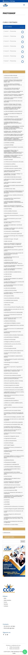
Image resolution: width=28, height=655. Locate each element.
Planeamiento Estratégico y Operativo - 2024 (14, 416)
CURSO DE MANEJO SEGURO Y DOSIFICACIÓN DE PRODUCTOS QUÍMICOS (14, 282)
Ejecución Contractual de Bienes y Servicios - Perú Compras (14, 395)
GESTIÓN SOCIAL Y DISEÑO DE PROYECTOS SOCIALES (13, 195)
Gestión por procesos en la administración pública (13, 329)
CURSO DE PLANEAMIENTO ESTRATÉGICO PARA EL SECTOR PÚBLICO (13, 269)
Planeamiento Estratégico (10, 462)
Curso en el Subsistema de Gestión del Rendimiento (13, 315)
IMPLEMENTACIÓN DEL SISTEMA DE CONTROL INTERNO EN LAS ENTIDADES (14, 392)
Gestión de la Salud (9, 302)
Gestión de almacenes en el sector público (14, 389)
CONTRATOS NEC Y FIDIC (10, 188)
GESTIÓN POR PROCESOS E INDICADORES (14, 312)
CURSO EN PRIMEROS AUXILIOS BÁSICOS (13, 111)
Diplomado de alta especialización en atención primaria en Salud (12, 430)
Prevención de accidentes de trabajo (13, 375)
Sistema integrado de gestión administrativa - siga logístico (14, 359)
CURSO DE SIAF (8, 276)
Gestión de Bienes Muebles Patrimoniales (14, 335)
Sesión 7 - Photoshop (10, 61)
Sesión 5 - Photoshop (10, 51)
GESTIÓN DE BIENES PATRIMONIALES (12, 466)
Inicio (5, 598)
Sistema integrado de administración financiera (12, 514)
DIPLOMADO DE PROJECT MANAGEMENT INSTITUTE (13, 180)
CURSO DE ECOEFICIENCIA (10, 288)
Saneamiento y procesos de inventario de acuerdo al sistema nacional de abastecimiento (13, 253)
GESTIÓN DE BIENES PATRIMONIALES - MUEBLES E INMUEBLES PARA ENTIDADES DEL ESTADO (13, 202)
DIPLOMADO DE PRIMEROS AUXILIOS (12, 323)
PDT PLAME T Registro (9, 445)
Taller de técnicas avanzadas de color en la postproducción (14, 310)
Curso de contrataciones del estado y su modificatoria (13, 493)
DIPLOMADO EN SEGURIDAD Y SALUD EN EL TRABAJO (13, 147)
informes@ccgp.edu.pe (9, 628)
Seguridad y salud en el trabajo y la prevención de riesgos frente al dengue (12, 427)
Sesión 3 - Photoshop (10, 41)
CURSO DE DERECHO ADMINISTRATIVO (13, 272)
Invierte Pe (7, 499)
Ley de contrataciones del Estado (12, 298)
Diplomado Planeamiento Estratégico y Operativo (13, 433)
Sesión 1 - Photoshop (10, 31)
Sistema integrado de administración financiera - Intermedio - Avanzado (12, 482)
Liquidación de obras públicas (11, 166)
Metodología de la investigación (12, 362)
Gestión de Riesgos (9, 442)
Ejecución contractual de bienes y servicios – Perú (13, 216)
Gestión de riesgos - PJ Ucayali (11, 239)
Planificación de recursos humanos (12, 484)
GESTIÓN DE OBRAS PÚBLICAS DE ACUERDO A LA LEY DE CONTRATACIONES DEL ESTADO (14, 135)
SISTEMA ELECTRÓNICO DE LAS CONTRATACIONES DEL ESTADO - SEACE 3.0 (13, 263)
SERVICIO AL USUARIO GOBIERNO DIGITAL (14, 402)
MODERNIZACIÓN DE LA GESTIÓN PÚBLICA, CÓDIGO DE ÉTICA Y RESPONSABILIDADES (13, 119)
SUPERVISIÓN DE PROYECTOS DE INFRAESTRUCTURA (11, 257)
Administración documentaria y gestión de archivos (13, 250)
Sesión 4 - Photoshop (10, 46)
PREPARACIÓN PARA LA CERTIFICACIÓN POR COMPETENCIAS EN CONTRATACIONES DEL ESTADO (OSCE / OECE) (13, 496)
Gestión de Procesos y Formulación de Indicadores (13, 448)
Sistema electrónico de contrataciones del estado (13, 511)
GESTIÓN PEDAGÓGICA (10, 398)
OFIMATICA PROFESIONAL (10, 321)
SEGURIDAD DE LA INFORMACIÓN (12, 464)
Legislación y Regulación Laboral (12, 436)
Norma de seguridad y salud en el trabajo (14, 380)
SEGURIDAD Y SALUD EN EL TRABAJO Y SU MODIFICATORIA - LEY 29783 (13, 174)
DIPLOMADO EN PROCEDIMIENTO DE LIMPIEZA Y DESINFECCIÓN (12, 171)
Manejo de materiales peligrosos (12, 383)
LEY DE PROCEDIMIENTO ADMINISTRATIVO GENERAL (13, 356)
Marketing (7, 364)
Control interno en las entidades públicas (14, 387)
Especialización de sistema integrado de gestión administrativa (13, 247)
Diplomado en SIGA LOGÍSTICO (11, 77)
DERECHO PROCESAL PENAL (11, 290)
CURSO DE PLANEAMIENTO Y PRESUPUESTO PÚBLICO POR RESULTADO (14, 266)
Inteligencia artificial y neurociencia (12, 341)
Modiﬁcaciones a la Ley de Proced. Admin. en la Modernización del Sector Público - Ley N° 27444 (13, 518)
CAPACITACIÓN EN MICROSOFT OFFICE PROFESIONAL (12, 332)
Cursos (5, 602)
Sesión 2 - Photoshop (10, 36)
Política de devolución (14, 648)
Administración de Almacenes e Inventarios (14, 506)
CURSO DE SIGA (8, 274)
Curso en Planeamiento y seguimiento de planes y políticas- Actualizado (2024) (13, 92)
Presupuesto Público (9, 295)
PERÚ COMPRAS (8, 405)
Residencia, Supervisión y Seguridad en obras (13, 367)
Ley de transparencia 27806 (11, 490)
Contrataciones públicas (10, 164)
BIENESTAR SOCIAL (9, 260)
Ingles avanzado (8, 241)
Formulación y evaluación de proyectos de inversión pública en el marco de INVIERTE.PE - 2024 (14, 413)
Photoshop (7, 453)
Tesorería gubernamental (10, 348)
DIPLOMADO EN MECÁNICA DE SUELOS (13, 177)
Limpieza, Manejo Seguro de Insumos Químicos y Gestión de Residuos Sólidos (12, 104)
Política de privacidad (14, 647)
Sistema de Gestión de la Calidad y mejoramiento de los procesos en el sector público (13, 473)
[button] (25, 652)
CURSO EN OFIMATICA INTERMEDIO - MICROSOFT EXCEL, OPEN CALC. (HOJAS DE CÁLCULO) (13, 85)
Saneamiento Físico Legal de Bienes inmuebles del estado (12, 199)
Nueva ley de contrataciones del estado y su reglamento (13, 522)
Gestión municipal (9, 159)
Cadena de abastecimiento (11, 440)
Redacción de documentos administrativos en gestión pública (13, 451)
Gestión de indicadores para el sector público (12, 219)
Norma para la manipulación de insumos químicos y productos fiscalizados (13, 378)
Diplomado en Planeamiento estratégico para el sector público (13, 98)
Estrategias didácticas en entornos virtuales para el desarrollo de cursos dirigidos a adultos (14, 456)
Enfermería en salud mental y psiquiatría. (14, 422)
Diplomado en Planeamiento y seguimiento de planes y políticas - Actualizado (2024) (14, 95)
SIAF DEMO (7, 502)
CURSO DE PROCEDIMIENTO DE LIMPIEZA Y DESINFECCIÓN (13, 279)
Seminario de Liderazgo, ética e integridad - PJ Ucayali (14, 236)
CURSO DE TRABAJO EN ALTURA (11, 116)
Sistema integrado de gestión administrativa (14, 508)
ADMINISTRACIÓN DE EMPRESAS (12, 400)
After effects (7, 304)
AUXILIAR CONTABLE (9, 145)
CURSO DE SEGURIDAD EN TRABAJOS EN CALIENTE (13, 114)
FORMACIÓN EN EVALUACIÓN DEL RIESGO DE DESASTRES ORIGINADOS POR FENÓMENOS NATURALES (14, 191)
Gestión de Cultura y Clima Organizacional (14, 350)
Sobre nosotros (7, 600)
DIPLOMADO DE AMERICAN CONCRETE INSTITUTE (12, 183)
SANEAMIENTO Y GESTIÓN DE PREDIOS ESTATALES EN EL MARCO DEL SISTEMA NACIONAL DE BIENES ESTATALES (12, 108)
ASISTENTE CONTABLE (9, 142)
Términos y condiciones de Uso (13, 645)
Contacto (6, 606)
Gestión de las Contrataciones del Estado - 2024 (13, 408)
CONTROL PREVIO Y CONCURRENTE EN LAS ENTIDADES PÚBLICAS (13, 293)
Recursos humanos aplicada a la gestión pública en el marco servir (13, 487)
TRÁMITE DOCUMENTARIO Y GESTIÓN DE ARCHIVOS (13, 225)
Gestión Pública (8, 208)
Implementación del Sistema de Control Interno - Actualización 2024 (13, 318)
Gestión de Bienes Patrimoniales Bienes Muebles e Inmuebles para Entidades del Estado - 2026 (13, 80)
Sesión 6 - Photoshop (10, 56)
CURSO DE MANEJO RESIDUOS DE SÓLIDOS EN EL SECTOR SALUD (13, 285)
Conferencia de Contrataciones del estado (14, 161)
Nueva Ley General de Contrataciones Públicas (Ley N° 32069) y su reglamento (13, 244)
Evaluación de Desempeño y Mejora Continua (12, 353)
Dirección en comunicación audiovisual (13, 233)
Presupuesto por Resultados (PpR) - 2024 (14, 424)
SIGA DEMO (7, 504)
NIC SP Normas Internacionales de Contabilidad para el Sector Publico (12, 89)
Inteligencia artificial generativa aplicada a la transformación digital (13, 228)
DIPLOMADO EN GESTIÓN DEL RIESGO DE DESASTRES (13, 101)
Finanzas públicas (9, 346)
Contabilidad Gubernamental (11, 300)
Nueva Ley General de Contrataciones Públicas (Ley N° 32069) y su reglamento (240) (13, 206)
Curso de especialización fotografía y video (14, 307)
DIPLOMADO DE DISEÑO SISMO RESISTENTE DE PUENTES (13, 186)
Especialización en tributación (11, 213)
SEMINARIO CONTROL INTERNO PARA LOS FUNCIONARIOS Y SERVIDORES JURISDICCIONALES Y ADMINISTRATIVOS (13, 156)
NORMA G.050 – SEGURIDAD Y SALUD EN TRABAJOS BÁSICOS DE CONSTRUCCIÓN (13, 132)
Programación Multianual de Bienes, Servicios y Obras (12, 222)
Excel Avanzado (8, 476)
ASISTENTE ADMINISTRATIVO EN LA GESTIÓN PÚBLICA (14, 326)
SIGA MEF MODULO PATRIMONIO (12, 337)
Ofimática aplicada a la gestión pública (13, 168)
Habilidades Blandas (9, 460)
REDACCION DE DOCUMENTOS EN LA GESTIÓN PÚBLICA (12, 479)
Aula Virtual (6, 1)
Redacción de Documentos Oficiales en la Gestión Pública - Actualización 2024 (13, 370)
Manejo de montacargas (10, 339)
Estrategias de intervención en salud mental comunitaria (14, 419)
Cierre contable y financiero (11, 211)
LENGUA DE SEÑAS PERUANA (11, 75)
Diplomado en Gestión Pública (11, 524)
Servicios (6, 604)
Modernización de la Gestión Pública (13, 410)
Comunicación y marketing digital (12, 231)
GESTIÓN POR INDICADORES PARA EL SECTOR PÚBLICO (12, 469)
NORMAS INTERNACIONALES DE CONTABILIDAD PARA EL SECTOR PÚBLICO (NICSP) (12, 123)
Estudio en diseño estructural (11, 373)
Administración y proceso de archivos (13, 344)
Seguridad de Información (10, 438)
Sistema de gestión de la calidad (12, 385)
